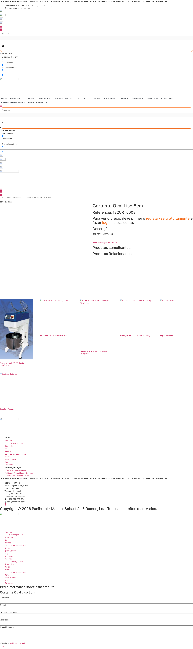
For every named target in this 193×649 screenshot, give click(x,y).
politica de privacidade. (19, 643)
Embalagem (44, 98)
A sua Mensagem (7, 627)
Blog (171, 98)
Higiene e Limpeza (63, 98)
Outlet (163, 98)
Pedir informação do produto (105, 242)
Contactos (41, 102)
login (106, 222)
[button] (6, 202)
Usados (4, 98)
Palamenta (18, 198)
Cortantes (28, 198)
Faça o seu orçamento (13, 535)
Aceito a (15, 643)
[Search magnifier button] (3, 46)
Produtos (8, 532)
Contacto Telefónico (8, 612)
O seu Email (5, 605)
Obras (31, 102)
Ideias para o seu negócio (13, 102)
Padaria (96, 98)
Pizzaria (124, 98)
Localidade (4, 620)
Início (2, 198)
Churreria (137, 98)
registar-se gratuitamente (168, 218)
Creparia (30, 98)
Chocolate (15, 98)
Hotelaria (82, 98)
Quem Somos (10, 551)
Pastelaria (109, 98)
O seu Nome (5, 598)
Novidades (152, 98)
